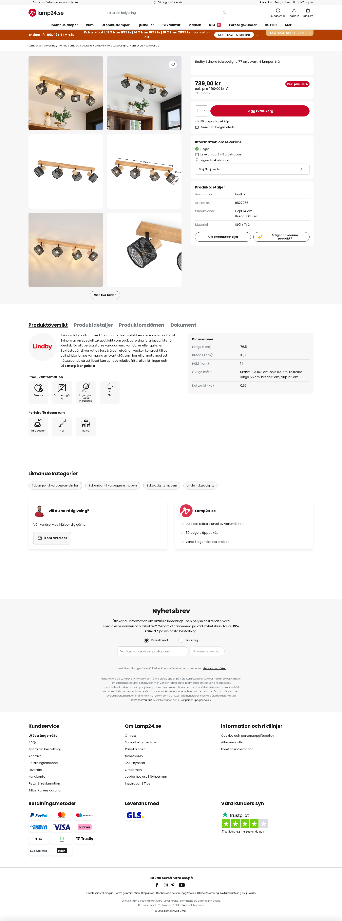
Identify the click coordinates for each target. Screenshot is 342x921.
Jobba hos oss (136, 776)
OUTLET (271, 25)
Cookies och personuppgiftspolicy (247, 735)
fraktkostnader (182, 905)
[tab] (48, 325)
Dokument (183, 325)
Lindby (240, 194)
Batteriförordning (208, 893)
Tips (147, 783)
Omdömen (133, 770)
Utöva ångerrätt (42, 735)
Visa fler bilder (105, 295)
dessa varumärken (214, 668)
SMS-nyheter (135, 763)
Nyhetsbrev (134, 756)
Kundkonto (36, 776)
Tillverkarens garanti (44, 790)
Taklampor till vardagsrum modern (113, 485)
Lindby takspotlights (200, 485)
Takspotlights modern (162, 485)
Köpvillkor (148, 893)
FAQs (32, 742)
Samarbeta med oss (141, 742)
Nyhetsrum (158, 776)
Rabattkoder (135, 749)
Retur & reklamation (44, 783)
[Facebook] (159, 885)
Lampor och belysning (42, 45)
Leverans (35, 770)
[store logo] (46, 13)
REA (212, 25)
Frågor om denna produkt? (285, 236)
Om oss (131, 735)
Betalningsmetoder (43, 763)
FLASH (234, 35)
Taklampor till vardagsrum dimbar (55, 485)
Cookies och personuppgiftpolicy (176, 893)
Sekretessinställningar (99, 893)
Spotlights (86, 45)
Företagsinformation (237, 749)
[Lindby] (42, 347)
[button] (65, 171)
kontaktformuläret (141, 700)
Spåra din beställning (44, 749)
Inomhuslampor (68, 45)
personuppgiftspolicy (198, 700)
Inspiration (133, 783)
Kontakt (34, 756)
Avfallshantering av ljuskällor (238, 893)
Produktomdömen (141, 325)
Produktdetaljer (93, 325)
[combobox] (167, 12)
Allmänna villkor (233, 742)
